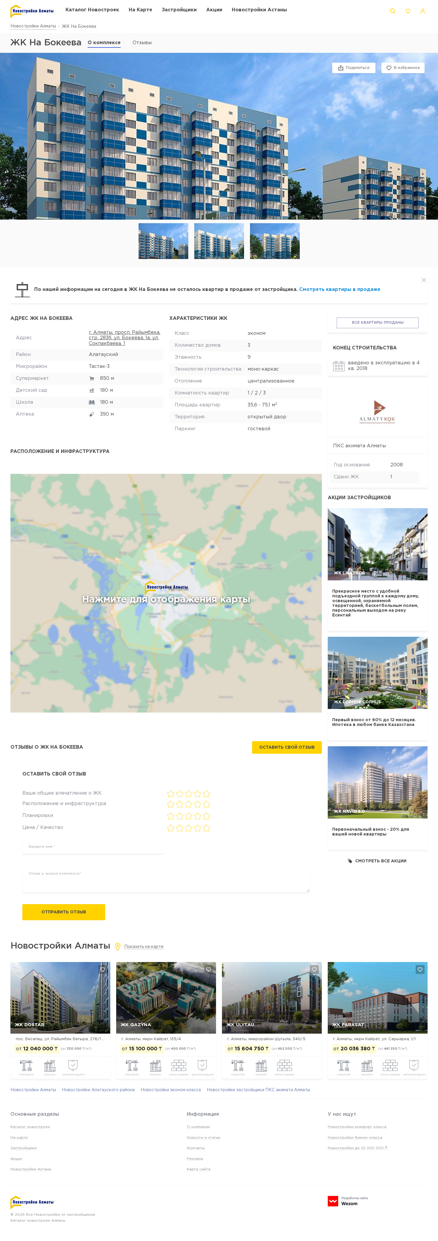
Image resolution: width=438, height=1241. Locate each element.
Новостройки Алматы (33, 26)
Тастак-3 (99, 366)
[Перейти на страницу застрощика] (377, 411)
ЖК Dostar (29, 1025)
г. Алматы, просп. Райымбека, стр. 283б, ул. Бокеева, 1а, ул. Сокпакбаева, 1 (124, 338)
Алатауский (103, 354)
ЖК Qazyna (136, 1025)
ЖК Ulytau (240, 1025)
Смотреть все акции (380, 861)
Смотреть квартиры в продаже (339, 289)
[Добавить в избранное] (102, 969)
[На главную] (32, 11)
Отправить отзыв (63, 912)
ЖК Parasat (348, 1025)
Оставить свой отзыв (287, 747)
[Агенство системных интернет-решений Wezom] (348, 1201)
